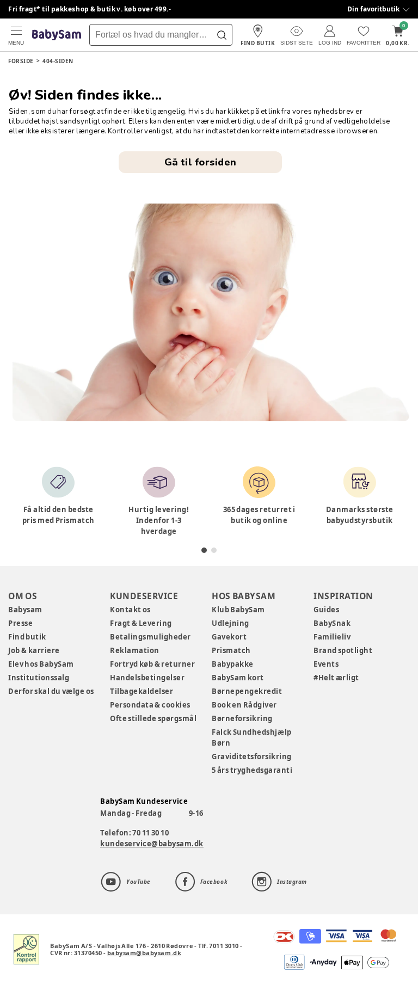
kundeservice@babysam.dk (152, 843)
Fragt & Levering (141, 623)
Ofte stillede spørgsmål (153, 718)
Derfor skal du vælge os (51, 691)
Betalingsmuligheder (150, 637)
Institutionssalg (38, 677)
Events (326, 664)
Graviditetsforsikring (252, 756)
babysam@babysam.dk (144, 953)
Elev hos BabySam (41, 664)
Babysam (25, 609)
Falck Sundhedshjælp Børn (252, 737)
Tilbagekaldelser (141, 691)
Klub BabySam (238, 609)
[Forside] (56, 35)
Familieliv (332, 637)
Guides (326, 609)
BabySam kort (238, 677)
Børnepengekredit (247, 691)
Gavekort (229, 637)
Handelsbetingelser (147, 677)
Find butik (27, 637)
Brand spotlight (343, 650)
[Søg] (221, 34)
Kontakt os (130, 609)
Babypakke (233, 664)
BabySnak (332, 623)
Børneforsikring (242, 718)
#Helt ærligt (336, 677)
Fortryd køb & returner (152, 664)
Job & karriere (34, 650)
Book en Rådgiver (244, 705)
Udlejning (230, 623)
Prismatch (231, 650)
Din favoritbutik (373, 9)
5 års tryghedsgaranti (252, 770)
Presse (20, 623)
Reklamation (134, 650)
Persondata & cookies (150, 705)
